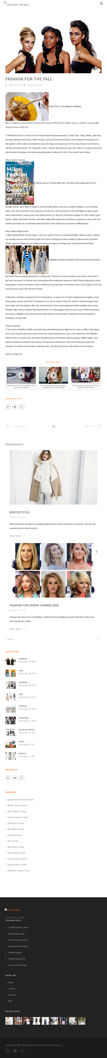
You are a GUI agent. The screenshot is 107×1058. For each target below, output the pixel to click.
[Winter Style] (53, 477)
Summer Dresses (15, 835)
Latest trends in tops (17, 965)
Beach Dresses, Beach (18, 940)
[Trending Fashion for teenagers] (36, 1021)
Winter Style (20, 512)
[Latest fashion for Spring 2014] (63, 1021)
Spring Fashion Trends (17, 864)
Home (10, 982)
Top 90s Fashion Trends (18, 927)
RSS (10, 1001)
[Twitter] (14, 406)
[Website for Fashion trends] (54, 1021)
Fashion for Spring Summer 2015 (34, 605)
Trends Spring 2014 (16, 958)
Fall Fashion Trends (16, 823)
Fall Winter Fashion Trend (18, 870)
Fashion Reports (15, 952)
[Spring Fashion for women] (45, 1021)
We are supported (27, 730)
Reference (23, 682)
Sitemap (11, 995)
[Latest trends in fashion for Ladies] (72, 1021)
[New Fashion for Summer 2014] (27, 1021)
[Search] (98, 639)
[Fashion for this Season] (82, 1021)
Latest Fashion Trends (17, 858)
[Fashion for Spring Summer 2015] (53, 570)
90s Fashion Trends (16, 847)
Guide (21, 670)
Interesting (24, 718)
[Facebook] (7, 406)
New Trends (13, 841)
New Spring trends (16, 933)
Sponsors (23, 706)
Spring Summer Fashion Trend (20, 799)
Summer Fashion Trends (18, 817)
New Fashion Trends (16, 852)
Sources (22, 753)
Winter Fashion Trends (17, 805)
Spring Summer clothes (18, 946)
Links (21, 694)
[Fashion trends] (16, 5)
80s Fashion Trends (34, 85)
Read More (15, 536)
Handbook (23, 659)
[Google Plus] (21, 406)
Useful (21, 741)
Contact (11, 988)
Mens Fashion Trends (17, 811)
